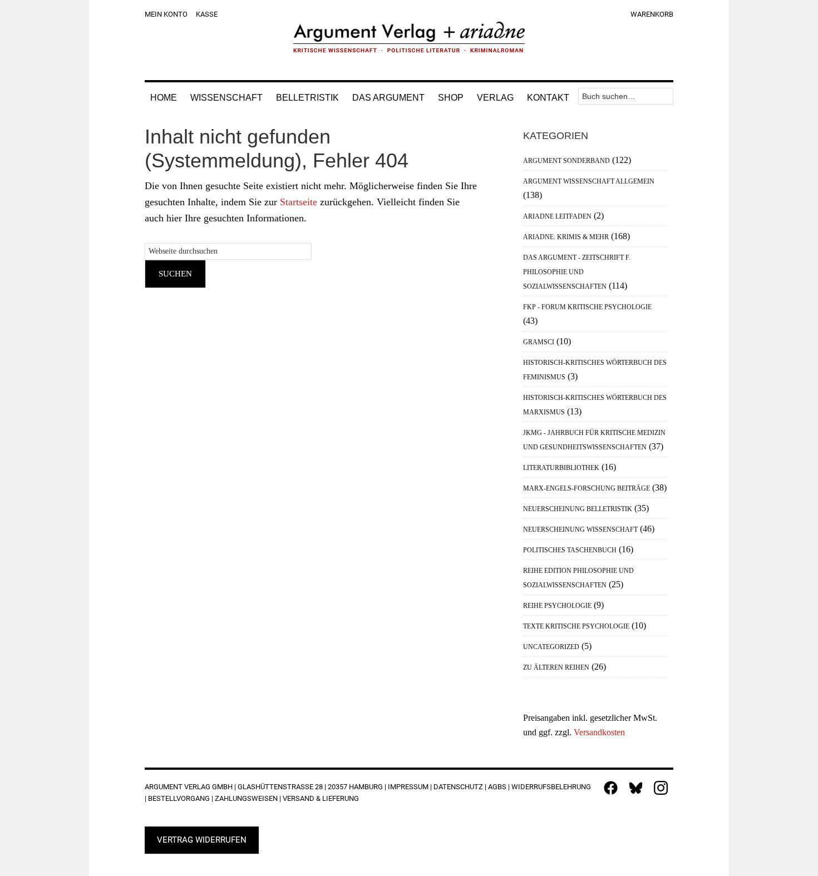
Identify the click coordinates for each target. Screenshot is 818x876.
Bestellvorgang (179, 798)
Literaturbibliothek (561, 468)
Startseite (298, 201)
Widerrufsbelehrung (551, 787)
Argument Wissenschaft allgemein (588, 181)
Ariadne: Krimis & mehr (566, 237)
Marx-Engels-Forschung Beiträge (586, 488)
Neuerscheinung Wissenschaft (580, 529)
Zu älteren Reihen (556, 667)
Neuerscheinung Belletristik (577, 509)
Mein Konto (166, 14)
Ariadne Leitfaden (557, 216)
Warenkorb (651, 14)
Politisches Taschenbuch (570, 550)
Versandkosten (599, 732)
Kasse (207, 14)
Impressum (408, 787)
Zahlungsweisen (246, 798)
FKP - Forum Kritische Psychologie (587, 307)
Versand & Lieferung (321, 798)
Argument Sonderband (566, 161)
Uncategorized (551, 647)
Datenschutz (458, 787)
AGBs (497, 787)
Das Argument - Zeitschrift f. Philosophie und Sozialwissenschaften (576, 272)
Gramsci (538, 342)
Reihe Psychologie (557, 606)
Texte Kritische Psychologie (576, 626)
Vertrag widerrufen (202, 840)
